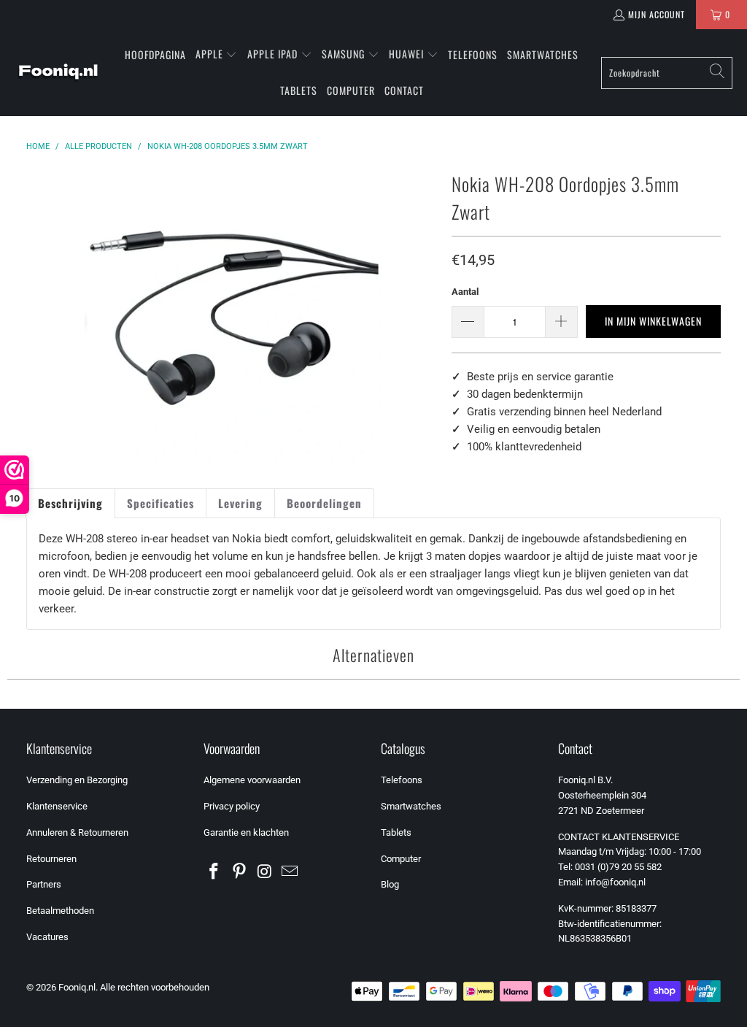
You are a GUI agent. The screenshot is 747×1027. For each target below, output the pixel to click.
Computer (401, 858)
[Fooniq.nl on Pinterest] (239, 872)
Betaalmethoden (60, 910)
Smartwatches (411, 806)
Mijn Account (656, 14)
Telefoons (401, 779)
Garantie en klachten (246, 832)
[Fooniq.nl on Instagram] (265, 872)
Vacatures (47, 936)
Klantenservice (57, 806)
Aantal (465, 291)
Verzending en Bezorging (77, 779)
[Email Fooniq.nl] (290, 872)
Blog (390, 884)
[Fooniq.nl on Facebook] (214, 872)
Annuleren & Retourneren (77, 832)
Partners (43, 884)
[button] (217, 54)
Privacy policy (232, 806)
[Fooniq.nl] (58, 73)
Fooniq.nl (77, 987)
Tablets (396, 832)
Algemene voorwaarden (252, 779)
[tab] (70, 503)
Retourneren (51, 858)
